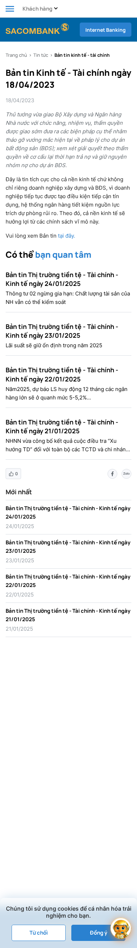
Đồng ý (98, 932)
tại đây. (66, 235)
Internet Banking (105, 29)
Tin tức (40, 55)
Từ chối (39, 932)
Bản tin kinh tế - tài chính (82, 55)
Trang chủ (16, 55)
